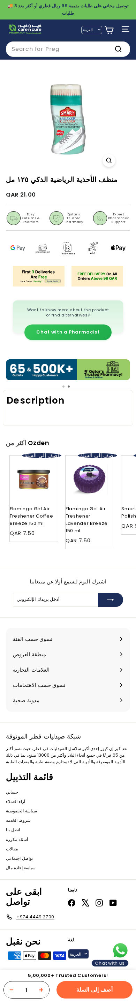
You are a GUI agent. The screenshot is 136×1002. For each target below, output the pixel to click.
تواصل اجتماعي (19, 858)
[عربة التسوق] (109, 30)
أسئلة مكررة (17, 839)
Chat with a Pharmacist (67, 332)
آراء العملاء (15, 801)
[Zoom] (109, 160)
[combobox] (68, 49)
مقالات (12, 849)
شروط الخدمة (18, 820)
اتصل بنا (13, 830)
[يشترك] (110, 600)
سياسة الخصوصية (21, 811)
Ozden (39, 443)
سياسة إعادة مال (21, 868)
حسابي (12, 792)
